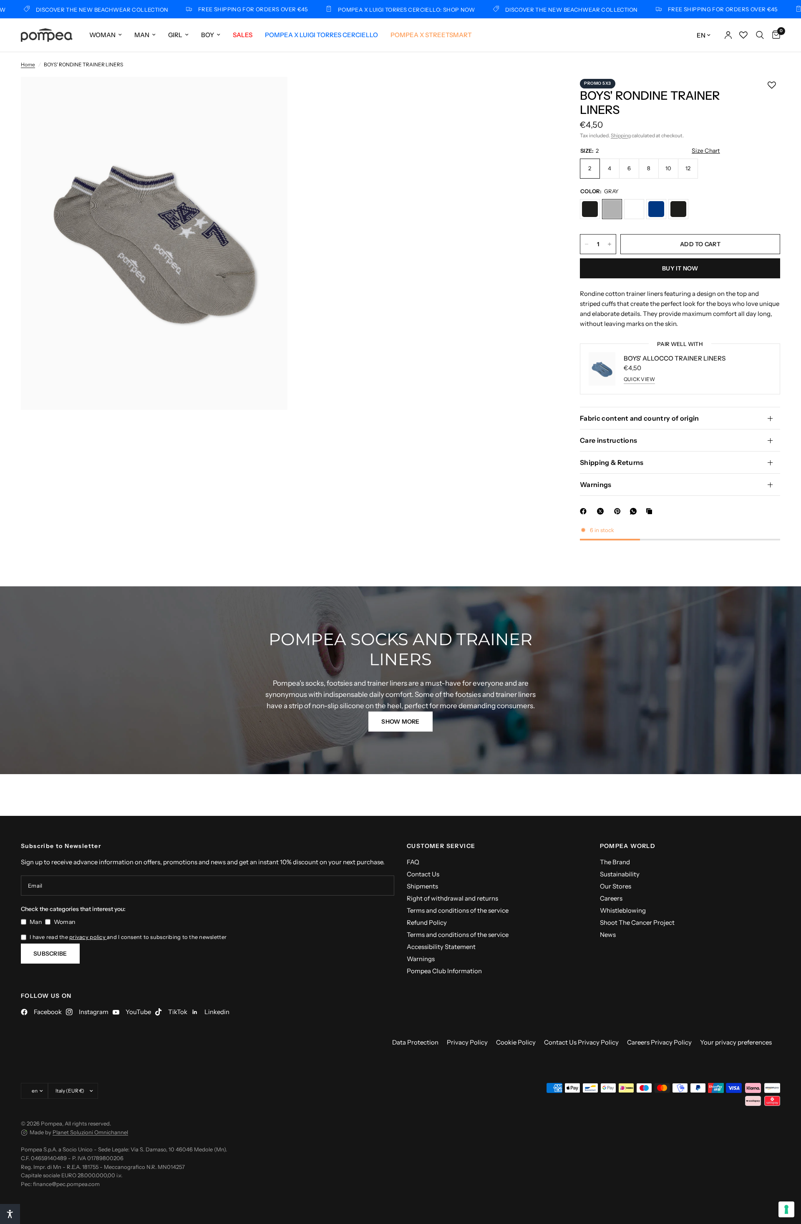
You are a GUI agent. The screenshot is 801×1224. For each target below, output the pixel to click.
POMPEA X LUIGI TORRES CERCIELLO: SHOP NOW (372, 9)
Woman (102, 35)
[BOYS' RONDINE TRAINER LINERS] (590, 209)
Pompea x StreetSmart (431, 35)
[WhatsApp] (635, 511)
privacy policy (88, 937)
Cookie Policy (516, 1042)
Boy (207, 35)
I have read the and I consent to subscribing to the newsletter (128, 937)
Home (28, 64)
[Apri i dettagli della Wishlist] (743, 35)
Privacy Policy (467, 1042)
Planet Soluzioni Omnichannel (90, 1132)
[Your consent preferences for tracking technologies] (786, 1209)
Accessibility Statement (441, 947)
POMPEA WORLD (628, 846)
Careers (611, 898)
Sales (242, 35)
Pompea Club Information (444, 971)
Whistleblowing (623, 910)
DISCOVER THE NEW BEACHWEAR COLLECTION (537, 9)
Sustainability (620, 874)
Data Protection (415, 1042)
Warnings (596, 484)
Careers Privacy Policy (659, 1042)
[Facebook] (585, 511)
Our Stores (615, 886)
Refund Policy (427, 922)
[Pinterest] (619, 511)
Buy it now (680, 268)
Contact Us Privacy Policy (581, 1042)
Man (141, 35)
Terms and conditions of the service (458, 910)
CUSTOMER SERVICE (441, 846)
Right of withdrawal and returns (452, 898)
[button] (400, 722)
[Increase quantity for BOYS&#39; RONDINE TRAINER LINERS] (609, 244)
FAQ (413, 862)
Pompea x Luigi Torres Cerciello (321, 35)
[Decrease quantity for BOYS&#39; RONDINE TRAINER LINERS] (586, 244)
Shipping (621, 135)
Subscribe (50, 953)
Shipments (422, 886)
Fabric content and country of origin (639, 418)
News (608, 935)
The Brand (615, 862)
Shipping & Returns (612, 462)
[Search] (760, 35)
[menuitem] (105, 35)
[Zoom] (270, 94)
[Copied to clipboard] (651, 511)
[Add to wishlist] (772, 85)
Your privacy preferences (736, 1042)
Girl (175, 35)
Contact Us (423, 874)
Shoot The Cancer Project (637, 922)
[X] (602, 511)
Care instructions (608, 440)
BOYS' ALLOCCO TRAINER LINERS (674, 358)
